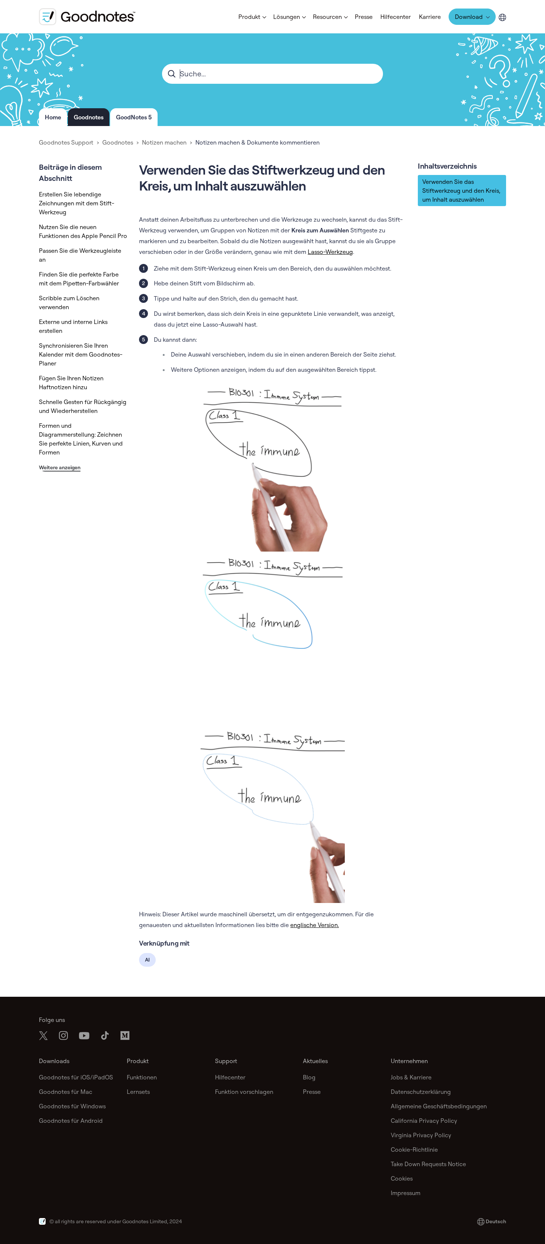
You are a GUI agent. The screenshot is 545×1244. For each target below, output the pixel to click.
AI (147, 959)
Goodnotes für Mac (65, 1091)
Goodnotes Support (66, 142)
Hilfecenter (395, 16)
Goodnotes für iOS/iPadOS (76, 1077)
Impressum (405, 1193)
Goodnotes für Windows (72, 1106)
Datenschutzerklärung (421, 1091)
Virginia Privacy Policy (421, 1135)
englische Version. (314, 925)
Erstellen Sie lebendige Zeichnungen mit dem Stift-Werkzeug (76, 203)
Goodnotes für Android (71, 1120)
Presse (364, 16)
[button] (252, 17)
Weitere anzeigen (59, 467)
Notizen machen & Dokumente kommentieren (257, 142)
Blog (309, 1077)
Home (53, 117)
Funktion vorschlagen (244, 1091)
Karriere (430, 16)
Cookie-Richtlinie (414, 1149)
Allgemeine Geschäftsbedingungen (439, 1106)
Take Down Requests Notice (428, 1164)
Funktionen (142, 1077)
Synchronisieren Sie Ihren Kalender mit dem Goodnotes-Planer (80, 354)
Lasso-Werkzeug (330, 251)
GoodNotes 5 (134, 117)
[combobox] (272, 74)
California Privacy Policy (424, 1120)
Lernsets (138, 1091)
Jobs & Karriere (411, 1077)
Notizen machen (164, 142)
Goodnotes (88, 117)
